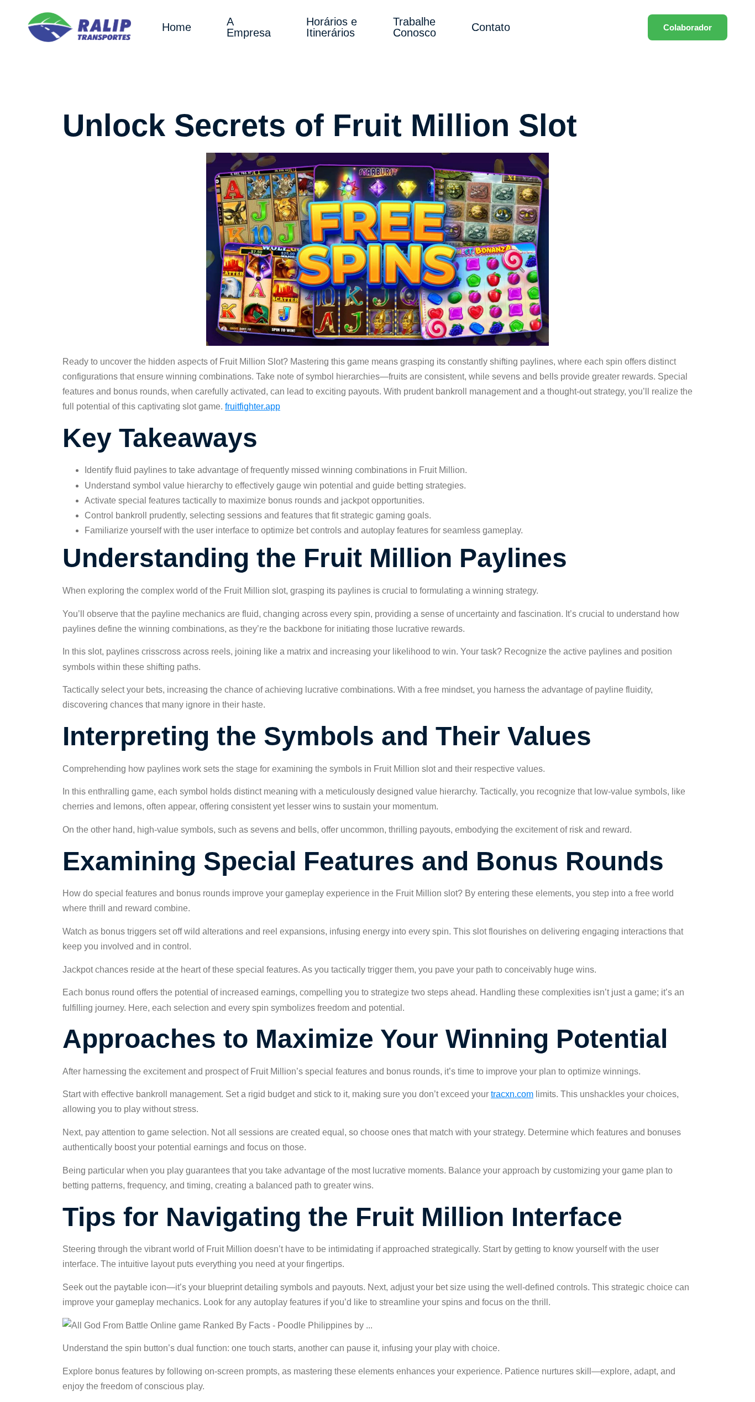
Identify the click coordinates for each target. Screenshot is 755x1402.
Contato (490, 27)
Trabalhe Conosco (414, 27)
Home (176, 27)
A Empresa (249, 27)
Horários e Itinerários (331, 27)
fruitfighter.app (252, 406)
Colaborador (687, 27)
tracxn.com (512, 1094)
